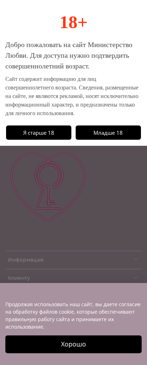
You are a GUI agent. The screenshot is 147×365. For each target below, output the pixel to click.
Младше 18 (108, 132)
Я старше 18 (38, 132)
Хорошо (73, 344)
